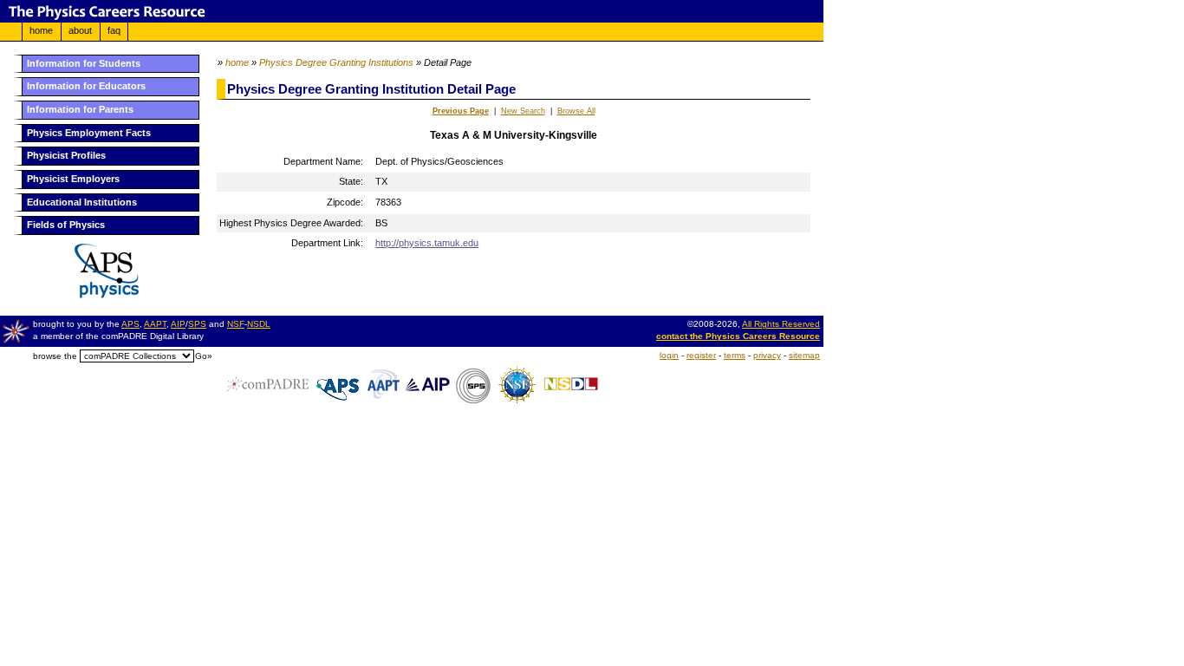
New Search (523, 111)
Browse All (576, 111)
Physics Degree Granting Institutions (336, 62)
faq (113, 30)
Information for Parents (80, 109)
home (41, 30)
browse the (55, 356)
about (80, 30)
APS (130, 324)
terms (734, 355)
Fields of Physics (66, 224)
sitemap (804, 355)
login (669, 355)
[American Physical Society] (100, 295)
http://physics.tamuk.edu (426, 243)
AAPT (155, 324)
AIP (178, 324)
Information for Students (83, 63)
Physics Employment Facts (89, 132)
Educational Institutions (82, 202)
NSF (235, 324)
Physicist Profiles (66, 155)
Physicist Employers (73, 178)
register (701, 355)
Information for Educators (86, 86)
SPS (197, 324)
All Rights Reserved (781, 324)
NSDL (258, 324)
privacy (767, 355)
